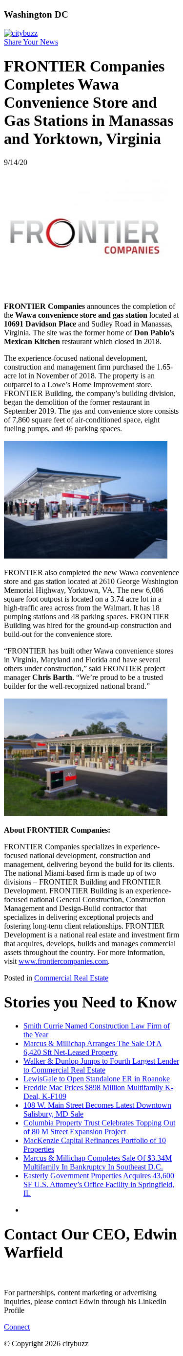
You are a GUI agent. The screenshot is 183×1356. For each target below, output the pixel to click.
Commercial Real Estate (71, 978)
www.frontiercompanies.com (63, 961)
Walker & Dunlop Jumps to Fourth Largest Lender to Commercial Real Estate (101, 1065)
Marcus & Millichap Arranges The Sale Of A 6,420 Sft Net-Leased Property (92, 1047)
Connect (17, 1327)
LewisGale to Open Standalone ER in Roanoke (96, 1079)
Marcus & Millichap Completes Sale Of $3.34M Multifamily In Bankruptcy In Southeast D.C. (97, 1162)
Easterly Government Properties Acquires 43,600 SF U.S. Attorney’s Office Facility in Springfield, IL (98, 1184)
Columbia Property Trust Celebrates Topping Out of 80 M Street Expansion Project (99, 1127)
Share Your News (31, 42)
